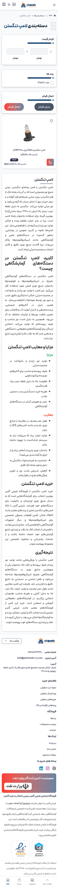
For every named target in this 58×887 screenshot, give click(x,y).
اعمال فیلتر (14, 107)
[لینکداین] (41, 768)
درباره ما (52, 743)
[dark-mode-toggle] (9, 4)
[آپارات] (54, 768)
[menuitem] (29, 687)
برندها (53, 718)
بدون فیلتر (44, 107)
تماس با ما (51, 749)
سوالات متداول (49, 755)
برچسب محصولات (48, 724)
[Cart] (14, 4)
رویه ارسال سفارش (48, 693)
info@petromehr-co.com (30, 658)
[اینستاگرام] (48, 768)
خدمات (52, 730)
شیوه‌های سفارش (48, 699)
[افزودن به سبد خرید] (50, 162)
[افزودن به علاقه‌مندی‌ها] (51, 121)
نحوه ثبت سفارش (48, 687)
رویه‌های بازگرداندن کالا (46, 705)
